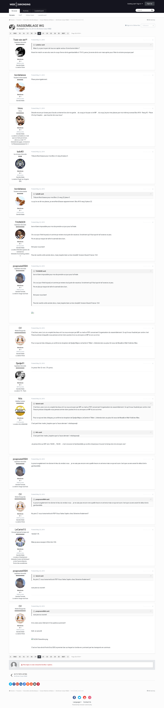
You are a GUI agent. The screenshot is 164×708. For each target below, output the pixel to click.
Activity (25, 11)
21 (43, 33)
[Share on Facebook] (14, 684)
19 (35, 33)
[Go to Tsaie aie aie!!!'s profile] (20, 52)
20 (39, 33)
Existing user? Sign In (135, 4)
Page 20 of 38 (76, 33)
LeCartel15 (20, 529)
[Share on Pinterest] (38, 684)
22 (47, 33)
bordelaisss (20, 75)
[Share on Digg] (20, 684)
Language (76, 702)
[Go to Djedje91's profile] (12, 27)
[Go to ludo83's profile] (20, 164)
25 (58, 33)
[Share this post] (152, 40)
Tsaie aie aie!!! (20, 39)
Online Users (30, 15)
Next (63, 33)
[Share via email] (34, 684)
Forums (12, 15)
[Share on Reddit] (27, 684)
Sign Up (149, 3)
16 (23, 33)
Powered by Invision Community (82, 705)
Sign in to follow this (133, 25)
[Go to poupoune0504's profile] (20, 278)
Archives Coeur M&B (44, 29)
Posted (38, 40)
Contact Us (87, 702)
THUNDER (20, 222)
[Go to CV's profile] (20, 340)
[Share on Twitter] (10, 684)
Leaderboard (42, 15)
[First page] (10, 33)
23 (51, 33)
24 (55, 33)
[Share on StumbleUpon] (31, 684)
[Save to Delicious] (24, 684)
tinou (20, 108)
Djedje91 (22, 29)
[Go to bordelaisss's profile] (20, 87)
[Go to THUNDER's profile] (20, 234)
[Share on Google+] (17, 684)
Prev (15, 33)
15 (19, 33)
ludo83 (20, 151)
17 (27, 33)
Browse (14, 11)
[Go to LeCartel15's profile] (20, 542)
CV (20, 328)
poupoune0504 (20, 266)
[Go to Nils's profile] (20, 411)
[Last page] (68, 33)
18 (31, 33)
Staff (20, 15)
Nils (20, 398)
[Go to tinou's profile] (20, 120)
